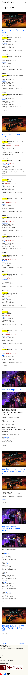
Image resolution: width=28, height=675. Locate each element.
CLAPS (3, 147)
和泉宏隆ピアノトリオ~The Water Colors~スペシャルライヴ (13, 471)
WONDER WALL (5, 99)
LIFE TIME (4, 81)
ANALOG (4, 62)
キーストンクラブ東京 (10, 592)
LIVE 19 (3, 317)
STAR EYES (4, 43)
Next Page (22, 643)
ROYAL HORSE (5, 298)
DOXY (6, 563)
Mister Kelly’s (7, 553)
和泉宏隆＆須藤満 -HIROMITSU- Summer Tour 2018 (11, 529)
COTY (3, 204)
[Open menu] (25, 2)
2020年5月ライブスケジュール (13, 135)
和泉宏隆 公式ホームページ (9, 2)
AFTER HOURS (5, 336)
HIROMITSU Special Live (12, 390)
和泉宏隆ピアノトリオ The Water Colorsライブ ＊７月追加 (13, 628)
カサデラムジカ (5, 279)
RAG (3, 355)
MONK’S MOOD (5, 165)
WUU (4, 582)
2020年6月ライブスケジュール (13, 31)
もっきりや (4, 241)
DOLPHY (4, 185)
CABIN (5, 573)
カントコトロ (5, 223)
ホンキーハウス (5, 260)
